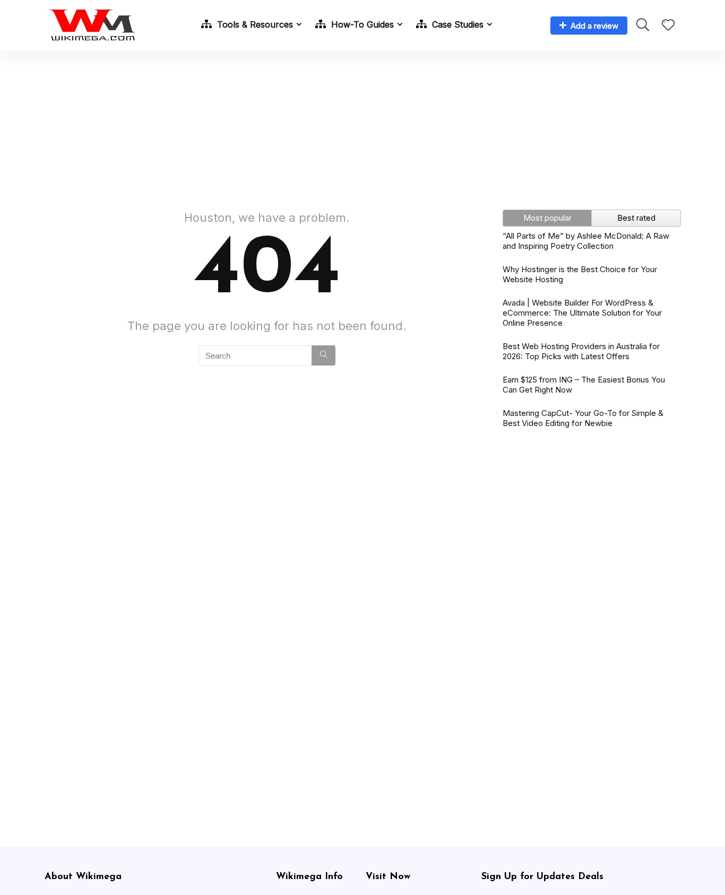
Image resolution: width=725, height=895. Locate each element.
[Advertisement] (362, 124)
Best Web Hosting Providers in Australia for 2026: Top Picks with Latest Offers (581, 351)
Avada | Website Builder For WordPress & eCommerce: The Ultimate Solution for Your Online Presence (582, 313)
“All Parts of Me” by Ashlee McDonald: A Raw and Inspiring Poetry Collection (586, 241)
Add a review (594, 26)
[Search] (323, 355)
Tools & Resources (253, 24)
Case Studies (456, 24)
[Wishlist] (668, 25)
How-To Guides (361, 24)
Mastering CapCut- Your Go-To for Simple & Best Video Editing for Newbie (583, 418)
